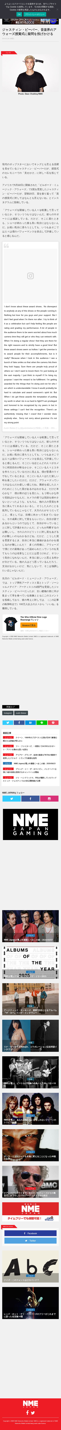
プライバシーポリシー (35, 14)
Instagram (8, 713)
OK (19, 14)
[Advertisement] (30, 46)
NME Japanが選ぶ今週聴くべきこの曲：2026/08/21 (35, 763)
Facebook (31, 1233)
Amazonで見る (29, 625)
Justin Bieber (21, 713)
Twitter (31, 1240)
